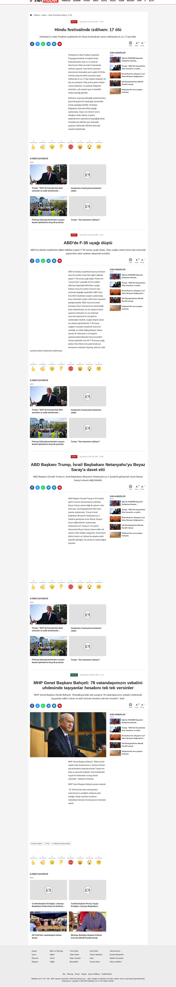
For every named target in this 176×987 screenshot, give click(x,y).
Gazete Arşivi (95, 962)
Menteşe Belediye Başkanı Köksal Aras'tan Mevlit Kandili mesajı (86, 936)
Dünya (44, 15)
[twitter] (37, 44)
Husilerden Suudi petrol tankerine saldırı (86, 189)
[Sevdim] (52, 143)
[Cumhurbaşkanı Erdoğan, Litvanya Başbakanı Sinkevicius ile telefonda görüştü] (48, 890)
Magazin (35, 962)
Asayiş (34, 951)
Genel (52, 958)
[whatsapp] (43, 44)
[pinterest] (59, 44)
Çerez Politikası (94, 974)
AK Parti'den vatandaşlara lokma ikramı (47, 936)
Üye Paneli (94, 951)
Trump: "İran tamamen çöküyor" (85, 220)
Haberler (37, 15)
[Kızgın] (70, 143)
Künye (77, 974)
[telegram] (48, 44)
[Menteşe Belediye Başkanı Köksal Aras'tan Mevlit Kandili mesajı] (87, 921)
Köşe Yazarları (75, 958)
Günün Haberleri (96, 954)
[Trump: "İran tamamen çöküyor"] (87, 206)
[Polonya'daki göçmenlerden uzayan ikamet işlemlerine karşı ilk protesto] (48, 206)
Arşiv (92, 958)
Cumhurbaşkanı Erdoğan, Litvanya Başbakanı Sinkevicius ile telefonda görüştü (48, 905)
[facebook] (32, 44)
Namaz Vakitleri (116, 962)
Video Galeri (74, 954)
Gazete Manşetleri (117, 954)
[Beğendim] (33, 143)
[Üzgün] (98, 143)
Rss (64, 974)
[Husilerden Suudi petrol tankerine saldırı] (87, 174)
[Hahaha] (80, 143)
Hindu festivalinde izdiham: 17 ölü (60, 15)
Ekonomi (35, 958)
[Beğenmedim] (61, 143)
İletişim (84, 974)
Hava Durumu (115, 951)
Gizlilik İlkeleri (107, 974)
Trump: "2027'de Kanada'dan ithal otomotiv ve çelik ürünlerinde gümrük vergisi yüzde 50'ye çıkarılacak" (47, 189)
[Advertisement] (48, 89)
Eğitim (52, 954)
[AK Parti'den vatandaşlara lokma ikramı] (48, 921)
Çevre (34, 954)
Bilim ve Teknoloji (56, 951)
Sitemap (70, 974)
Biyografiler (74, 962)
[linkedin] (54, 44)
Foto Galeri (74, 951)
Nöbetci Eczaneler (117, 958)
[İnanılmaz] (89, 143)
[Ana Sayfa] (31, 15)
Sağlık (52, 962)
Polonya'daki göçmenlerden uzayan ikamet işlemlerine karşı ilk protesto (48, 221)
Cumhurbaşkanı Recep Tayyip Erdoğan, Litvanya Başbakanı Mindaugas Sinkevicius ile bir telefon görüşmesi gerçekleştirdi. (87, 905)
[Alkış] (42, 143)
